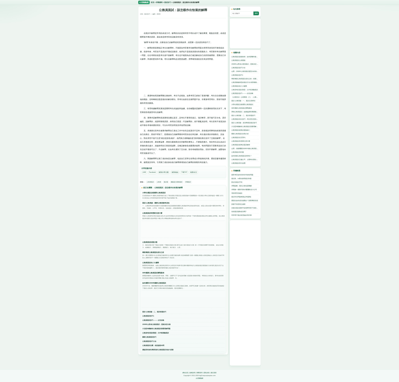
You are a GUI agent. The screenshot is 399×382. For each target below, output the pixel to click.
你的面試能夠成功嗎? (238, 211)
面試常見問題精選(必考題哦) (241, 197)
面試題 (166, 182)
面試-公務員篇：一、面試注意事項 (243, 101)
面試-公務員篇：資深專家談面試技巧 (244, 123)
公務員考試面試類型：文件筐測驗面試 (155, 333)
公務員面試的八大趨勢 (239, 86)
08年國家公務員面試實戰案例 (241, 108)
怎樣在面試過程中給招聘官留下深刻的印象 (245, 208)
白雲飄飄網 (199, 378)
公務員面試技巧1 (148, 316)
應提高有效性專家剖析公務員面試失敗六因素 (158, 350)
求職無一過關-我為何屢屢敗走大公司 (244, 189)
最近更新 (214, 372)
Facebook (152, 172)
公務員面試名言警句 (238, 137)
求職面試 (188, 182)
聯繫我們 (199, 372)
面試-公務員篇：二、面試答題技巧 (154, 312)
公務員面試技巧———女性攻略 (153, 320)
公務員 (159, 182)
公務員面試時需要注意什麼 (240, 141)
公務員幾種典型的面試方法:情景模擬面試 (245, 82)
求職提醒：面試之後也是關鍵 (241, 186)
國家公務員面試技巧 (149, 337)
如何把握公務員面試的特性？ (241, 156)
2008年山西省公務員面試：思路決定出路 (156, 324)
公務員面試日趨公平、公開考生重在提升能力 (245, 159)
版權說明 (192, 372)
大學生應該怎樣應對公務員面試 (242, 104)
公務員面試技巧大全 (149, 341)
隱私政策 (206, 372)
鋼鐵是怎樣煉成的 (176, 182)
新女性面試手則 (236, 182)
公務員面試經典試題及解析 (240, 145)
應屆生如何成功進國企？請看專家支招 (244, 200)
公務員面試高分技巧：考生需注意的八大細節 (245, 119)
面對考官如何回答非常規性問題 (242, 175)
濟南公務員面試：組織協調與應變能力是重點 (245, 112)
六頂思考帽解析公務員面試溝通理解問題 (156, 328)
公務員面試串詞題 (237, 152)
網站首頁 (185, 372)
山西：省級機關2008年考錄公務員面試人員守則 (245, 148)
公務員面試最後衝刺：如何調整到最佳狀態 (245, 57)
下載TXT (184, 172)
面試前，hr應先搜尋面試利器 (241, 178)
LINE (144, 172)
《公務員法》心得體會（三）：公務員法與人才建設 (245, 97)
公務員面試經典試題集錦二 (240, 130)
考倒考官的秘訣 (236, 193)
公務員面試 (150, 182)
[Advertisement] (183, 24)
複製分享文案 (164, 172)
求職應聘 (159, 2)
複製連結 (175, 172)
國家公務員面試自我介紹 (240, 134)
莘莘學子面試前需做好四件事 (241, 215)
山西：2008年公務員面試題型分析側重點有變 (245, 71)
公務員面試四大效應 (238, 163)
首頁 (152, 2)
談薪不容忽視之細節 (238, 204)
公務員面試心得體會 (238, 60)
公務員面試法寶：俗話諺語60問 (153, 345)
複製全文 (193, 172)
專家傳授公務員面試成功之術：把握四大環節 (245, 79)
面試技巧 (167, 2)
